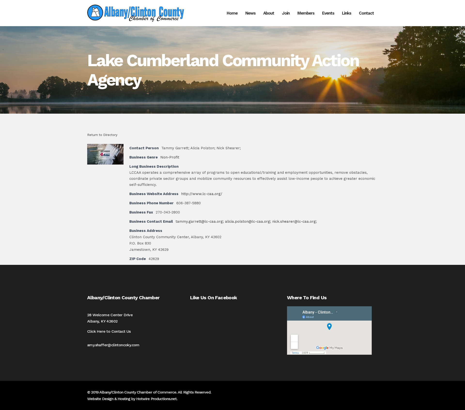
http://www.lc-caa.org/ (201, 194)
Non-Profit (169, 157)
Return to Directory (102, 135)
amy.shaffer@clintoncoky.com (113, 345)
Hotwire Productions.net (156, 398)
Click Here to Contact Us (109, 331)
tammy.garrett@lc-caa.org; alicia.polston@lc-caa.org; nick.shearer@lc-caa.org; (246, 221)
